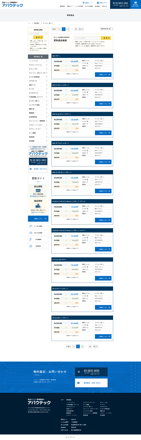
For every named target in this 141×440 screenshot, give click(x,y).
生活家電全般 (69, 411)
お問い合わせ (64, 430)
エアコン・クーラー (71, 415)
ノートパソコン (70, 402)
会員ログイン (104, 3)
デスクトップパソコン (89, 402)
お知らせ (104, 6)
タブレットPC (104, 402)
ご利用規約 (74, 422)
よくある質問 (79, 6)
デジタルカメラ (70, 406)
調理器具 (68, 413)
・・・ (72, 29)
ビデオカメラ (103, 406)
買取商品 (62, 6)
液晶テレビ (69, 409)
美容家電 (85, 415)
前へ (55, 29)
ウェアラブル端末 (88, 411)
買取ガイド (70, 6)
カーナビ (102, 404)
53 (75, 29)
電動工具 (102, 411)
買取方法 (73, 427)
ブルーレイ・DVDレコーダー (90, 409)
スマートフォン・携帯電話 (90, 413)
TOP (29, 23)
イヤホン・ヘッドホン (106, 413)
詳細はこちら (38, 219)
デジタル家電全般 (104, 409)
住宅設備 (102, 415)
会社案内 (97, 6)
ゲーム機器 (86, 404)
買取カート (88, 3)
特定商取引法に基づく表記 (78, 425)
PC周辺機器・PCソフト (72, 404)
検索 (38, 37)
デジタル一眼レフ (48, 23)
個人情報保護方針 (76, 430)
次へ (80, 29)
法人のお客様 (89, 6)
